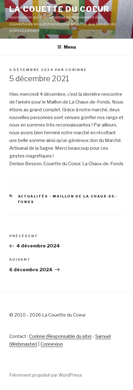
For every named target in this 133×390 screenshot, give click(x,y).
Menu (70, 47)
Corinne (76, 70)
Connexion (52, 344)
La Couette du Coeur (59, 9)
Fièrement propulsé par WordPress (45, 375)
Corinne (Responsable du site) (60, 336)
